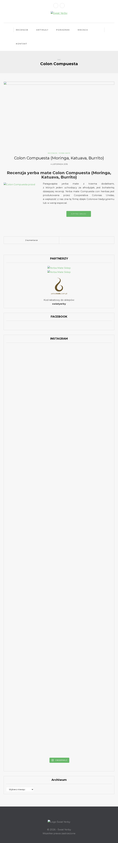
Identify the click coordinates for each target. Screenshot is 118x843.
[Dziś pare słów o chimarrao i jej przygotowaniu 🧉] (95, 589)
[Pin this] (84, 240)
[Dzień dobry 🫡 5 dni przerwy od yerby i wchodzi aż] (23, 359)
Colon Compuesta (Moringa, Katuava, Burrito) (59, 158)
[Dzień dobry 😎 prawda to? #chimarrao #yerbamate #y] (23, 435)
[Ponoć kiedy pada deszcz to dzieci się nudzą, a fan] (59, 405)
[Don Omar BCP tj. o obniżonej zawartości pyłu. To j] (59, 466)
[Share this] (70, 240)
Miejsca (83, 30)
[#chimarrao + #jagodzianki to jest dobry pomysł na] (59, 357)
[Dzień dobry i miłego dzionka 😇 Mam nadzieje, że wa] (23, 408)
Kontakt (21, 44)
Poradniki (63, 30)
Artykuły (42, 30)
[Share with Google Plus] (80, 240)
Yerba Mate (64, 153)
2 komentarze (31, 240)
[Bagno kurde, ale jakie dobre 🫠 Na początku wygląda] (95, 410)
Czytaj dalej (78, 214)
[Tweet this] (75, 240)
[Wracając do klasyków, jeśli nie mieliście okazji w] (95, 371)
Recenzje (22, 30)
